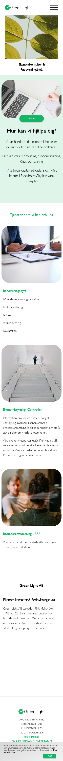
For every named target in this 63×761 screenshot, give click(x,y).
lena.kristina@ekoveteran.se (31, 741)
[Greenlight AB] (18, 8)
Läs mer (31, 118)
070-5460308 (31, 737)
